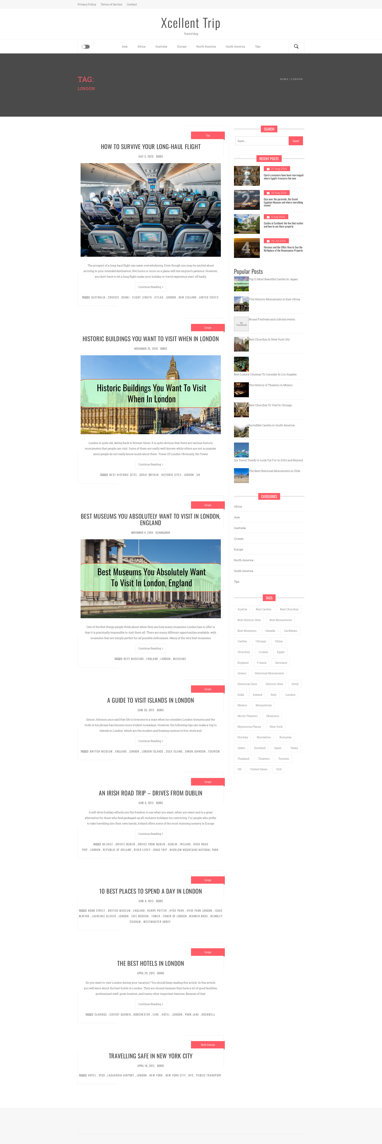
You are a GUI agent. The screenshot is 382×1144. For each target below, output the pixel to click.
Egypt (281, 652)
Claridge (101, 1014)
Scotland (259, 748)
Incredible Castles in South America (272, 425)
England (152, 659)
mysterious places (249, 726)
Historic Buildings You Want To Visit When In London (151, 338)
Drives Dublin (125, 844)
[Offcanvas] (86, 47)
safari (241, 748)
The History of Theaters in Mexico (271, 385)
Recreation (264, 737)
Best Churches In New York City (269, 339)
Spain (278, 748)
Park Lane (192, 1014)
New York (156, 1075)
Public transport (209, 1075)
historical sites (247, 684)
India (241, 694)
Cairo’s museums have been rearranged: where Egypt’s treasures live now (284, 176)
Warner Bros (198, 916)
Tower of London (175, 916)
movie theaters (248, 716)
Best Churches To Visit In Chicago (270, 405)
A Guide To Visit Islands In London (150, 700)
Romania (285, 737)
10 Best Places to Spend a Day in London (150, 890)
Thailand (243, 758)
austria (242, 609)
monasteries (264, 705)
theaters (264, 758)
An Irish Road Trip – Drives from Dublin (150, 792)
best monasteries (281, 620)
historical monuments (269, 673)
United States (208, 297)
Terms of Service (111, 4)
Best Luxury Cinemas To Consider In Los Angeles (265, 374)
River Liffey (142, 850)
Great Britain (149, 475)
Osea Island (174, 751)
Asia (125, 46)
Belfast (107, 844)
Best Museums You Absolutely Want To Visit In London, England (151, 519)
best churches (289, 609)
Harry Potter (157, 910)
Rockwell (208, 1014)
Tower (155, 916)
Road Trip (160, 850)
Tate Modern (140, 916)
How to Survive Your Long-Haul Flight (151, 146)
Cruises (113, 297)
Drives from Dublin (151, 844)
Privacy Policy (87, 4)
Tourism (214, 751)
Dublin (172, 844)
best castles (263, 609)
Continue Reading (149, 287)
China (279, 641)
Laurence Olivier (104, 916)
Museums (179, 659)
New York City (176, 1075)
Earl (156, 1014)
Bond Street (96, 910)
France (261, 663)
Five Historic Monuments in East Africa (274, 299)
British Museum (101, 751)
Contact (132, 4)
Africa (141, 46)
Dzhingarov (163, 532)
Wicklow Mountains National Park (194, 850)
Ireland (185, 844)
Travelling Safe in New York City (151, 1055)
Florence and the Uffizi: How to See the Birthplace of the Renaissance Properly (283, 248)
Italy (274, 694)
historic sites (171, 475)
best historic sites (123, 475)
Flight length (142, 297)
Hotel (166, 1014)
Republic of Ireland (117, 850)
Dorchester (142, 1014)
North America (206, 46)
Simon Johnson (195, 751)
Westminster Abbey (157, 921)
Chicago (261, 641)
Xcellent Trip (191, 22)
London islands (152, 751)
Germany (281, 663)
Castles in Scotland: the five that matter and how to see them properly (283, 224)
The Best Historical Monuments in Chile (274, 471)
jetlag (158, 297)
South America (235, 46)
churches (244, 652)
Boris (159, 156)
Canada (270, 631)
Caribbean (290, 631)
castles (242, 641)
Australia (161, 46)
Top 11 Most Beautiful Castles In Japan (273, 279)
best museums (134, 659)
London (171, 297)
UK (198, 475)
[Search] (296, 46)
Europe (181, 46)
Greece (242, 673)
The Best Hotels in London (150, 963)
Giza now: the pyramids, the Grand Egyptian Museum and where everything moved (283, 202)
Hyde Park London (199, 910)
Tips (257, 46)
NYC (191, 1075)
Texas (294, 748)
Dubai (126, 297)
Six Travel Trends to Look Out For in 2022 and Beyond (268, 460)
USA (279, 769)
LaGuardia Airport (120, 1075)
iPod (102, 1075)
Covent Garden (120, 1014)
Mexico (242, 705)
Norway (243, 737)
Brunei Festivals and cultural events (272, 319)
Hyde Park (177, 910)
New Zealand (188, 297)
